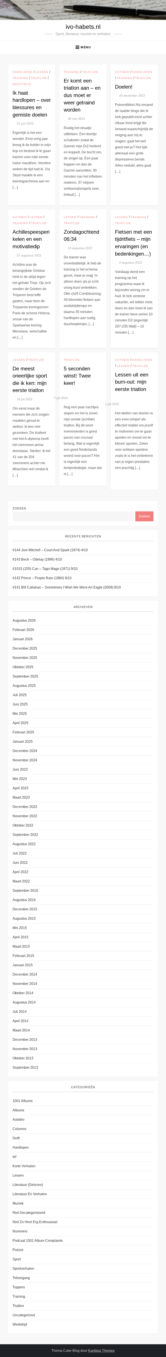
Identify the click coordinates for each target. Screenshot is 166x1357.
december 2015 (25, 909)
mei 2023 (20, 779)
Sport (17, 1259)
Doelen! (123, 87)
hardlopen (23, 72)
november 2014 (25, 984)
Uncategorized (24, 1315)
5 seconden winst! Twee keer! (77, 376)
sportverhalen (23, 1268)
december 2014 (25, 974)
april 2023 (20, 788)
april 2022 (20, 872)
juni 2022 (20, 862)
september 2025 (25, 676)
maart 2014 (21, 1030)
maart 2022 (21, 881)
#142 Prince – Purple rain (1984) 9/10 (42, 578)
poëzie (18, 1250)
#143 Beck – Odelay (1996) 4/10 (37, 559)
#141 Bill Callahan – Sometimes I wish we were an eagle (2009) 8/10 (67, 587)
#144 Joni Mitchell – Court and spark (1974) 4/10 (50, 550)
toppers (19, 1287)
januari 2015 (23, 965)
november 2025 (25, 658)
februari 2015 (23, 956)
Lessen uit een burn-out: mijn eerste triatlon (131, 382)
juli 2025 (20, 695)
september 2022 (25, 835)
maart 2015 (21, 946)
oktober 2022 (23, 825)
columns (19, 1129)
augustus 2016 (24, 900)
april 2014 (20, 1021)
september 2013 (25, 1067)
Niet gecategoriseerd (29, 1212)
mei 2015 (20, 928)
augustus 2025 (24, 685)
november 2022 (25, 816)
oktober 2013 (23, 1058)
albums (18, 1110)
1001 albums (23, 1101)
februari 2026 (23, 630)
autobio (122, 72)
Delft (16, 1138)
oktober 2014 (23, 993)
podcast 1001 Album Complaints (38, 1240)
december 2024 (25, 751)
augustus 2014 (24, 1002)
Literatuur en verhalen (30, 1194)
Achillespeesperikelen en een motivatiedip (31, 239)
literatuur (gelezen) (28, 1185)
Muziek (18, 1203)
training (20, 78)
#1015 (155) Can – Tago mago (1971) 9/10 (45, 569)
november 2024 (25, 760)
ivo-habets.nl (83, 26)
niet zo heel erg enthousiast (35, 1222)
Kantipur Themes (101, 1350)
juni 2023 (20, 769)
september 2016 (25, 890)
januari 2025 (23, 741)
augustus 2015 (24, 918)
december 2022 (25, 807)
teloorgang (21, 1278)
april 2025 (20, 723)
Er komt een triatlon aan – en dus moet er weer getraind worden (82, 95)
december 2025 (25, 648)
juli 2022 (20, 853)
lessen (41, 72)
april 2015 (20, 937)
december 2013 (25, 1039)
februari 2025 (23, 732)
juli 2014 (20, 1011)
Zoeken (19, 508)
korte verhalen (24, 1166)
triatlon (39, 78)
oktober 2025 (23, 667)
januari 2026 (23, 639)
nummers (20, 1231)
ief (14, 1157)
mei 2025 (20, 713)
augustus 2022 (24, 844)
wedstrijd (22, 84)
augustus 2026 (24, 620)
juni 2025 (20, 704)
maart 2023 (21, 797)
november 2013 (25, 1049)
